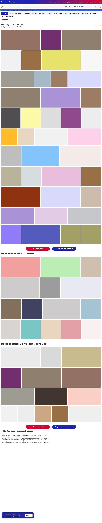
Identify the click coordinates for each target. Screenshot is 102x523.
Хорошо (28, 515)
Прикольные (26, 13)
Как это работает (78, 2)
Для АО (95, 13)
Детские (34, 13)
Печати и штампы (54, 2)
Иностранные (63, 13)
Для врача (18, 13)
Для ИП (11, 13)
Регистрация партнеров (93, 2)
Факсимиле (42, 13)
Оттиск (49, 13)
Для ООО (4, 13)
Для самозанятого (74, 13)
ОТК (3, 16)
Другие (55, 13)
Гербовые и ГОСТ (86, 13)
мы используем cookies (13, 516)
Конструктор (67, 2)
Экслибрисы (9, 16)
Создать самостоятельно (64, 249)
